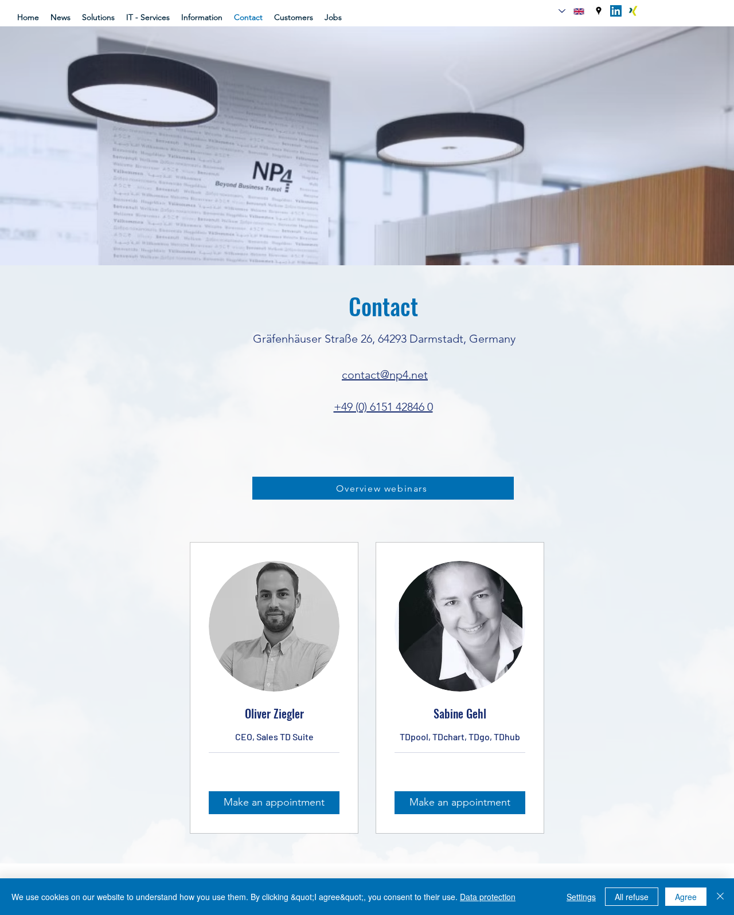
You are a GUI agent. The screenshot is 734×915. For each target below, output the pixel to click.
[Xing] (633, 11)
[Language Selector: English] (571, 11)
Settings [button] (581, 896)
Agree (686, 896)
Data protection (488, 896)
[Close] (720, 896)
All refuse (632, 896)
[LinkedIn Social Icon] (616, 11)
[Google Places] (598, 11)
